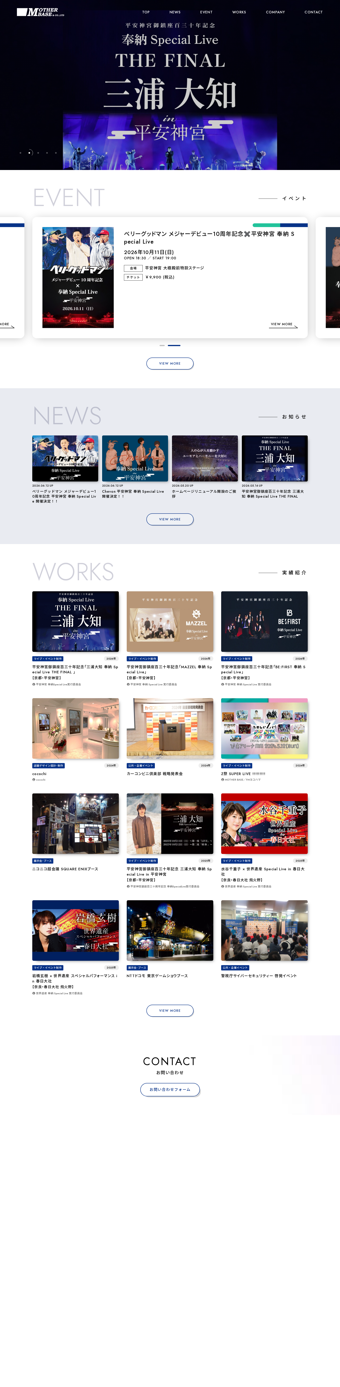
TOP (146, 12)
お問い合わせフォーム (170, 1089)
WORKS (239, 12)
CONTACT (314, 12)
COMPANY (275, 12)
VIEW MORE (170, 363)
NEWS (175, 12)
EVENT (206, 12)
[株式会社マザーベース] (40, 12)
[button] (166, 345)
